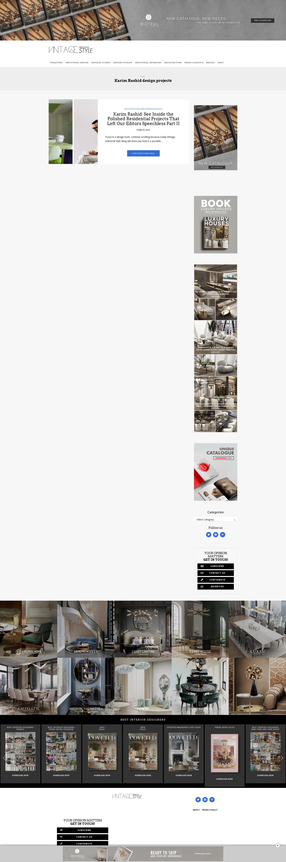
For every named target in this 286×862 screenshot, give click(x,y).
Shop (221, 63)
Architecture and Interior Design (143, 109)
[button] (282, 758)
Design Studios (122, 63)
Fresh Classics (194, 63)
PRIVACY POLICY (209, 810)
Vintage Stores (101, 63)
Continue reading (143, 153)
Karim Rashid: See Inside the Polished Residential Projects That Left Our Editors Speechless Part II (143, 118)
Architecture (173, 63)
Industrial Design (77, 63)
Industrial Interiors (148, 63)
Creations (56, 63)
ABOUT (196, 810)
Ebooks (210, 63)
